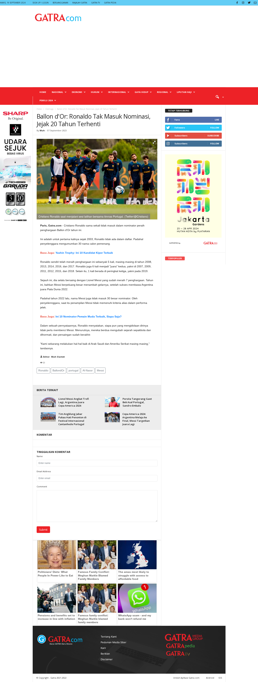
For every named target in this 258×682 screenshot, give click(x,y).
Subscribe (213, 135)
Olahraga (49, 109)
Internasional (117, 92)
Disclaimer (107, 659)
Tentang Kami (109, 636)
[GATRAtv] (182, 653)
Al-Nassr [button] (88, 370)
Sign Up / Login (40, 2)
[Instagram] (243, 2)
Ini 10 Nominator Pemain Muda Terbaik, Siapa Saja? (89, 316)
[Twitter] (249, 2)
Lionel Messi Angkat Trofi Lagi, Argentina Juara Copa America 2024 (73, 402)
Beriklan (105, 653)
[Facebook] (237, 2)
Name (40, 456)
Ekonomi (77, 92)
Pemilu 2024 (46, 100)
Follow (214, 127)
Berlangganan (60, 2)
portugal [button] (73, 370)
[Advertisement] (129, 58)
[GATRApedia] (182, 646)
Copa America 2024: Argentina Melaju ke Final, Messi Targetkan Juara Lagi (136, 419)
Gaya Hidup (141, 92)
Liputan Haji (184, 92)
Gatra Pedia (110, 2)
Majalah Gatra (79, 2)
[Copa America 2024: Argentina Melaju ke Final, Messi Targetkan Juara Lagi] (112, 417)
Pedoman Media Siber (113, 642)
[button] (218, 97)
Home (42, 92)
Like (217, 119)
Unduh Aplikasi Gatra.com (186, 677)
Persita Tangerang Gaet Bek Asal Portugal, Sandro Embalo (137, 402)
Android (210, 677)
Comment (42, 486)
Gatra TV (95, 2)
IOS (220, 677)
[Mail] (255, 2)
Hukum (95, 92)
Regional (162, 92)
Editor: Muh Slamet (53, 356)
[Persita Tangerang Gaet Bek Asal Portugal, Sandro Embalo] (112, 402)
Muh (42, 130)
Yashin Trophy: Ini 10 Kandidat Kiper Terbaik (84, 252)
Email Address (44, 471)
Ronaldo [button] (43, 370)
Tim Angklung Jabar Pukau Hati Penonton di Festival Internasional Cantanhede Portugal (72, 419)
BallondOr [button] (58, 370)
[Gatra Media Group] (184, 637)
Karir (103, 647)
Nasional (57, 92)
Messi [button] (100, 370)
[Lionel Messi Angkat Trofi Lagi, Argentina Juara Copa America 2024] (48, 402)
